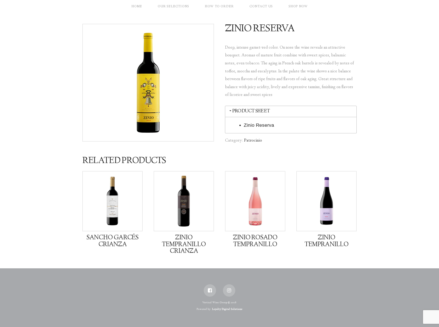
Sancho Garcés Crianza (112, 241)
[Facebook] (210, 290)
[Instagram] (229, 290)
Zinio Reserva (259, 125)
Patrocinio (253, 141)
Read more (114, 223)
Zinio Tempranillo (326, 241)
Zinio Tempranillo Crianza (184, 245)
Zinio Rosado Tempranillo (255, 241)
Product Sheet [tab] (251, 111)
